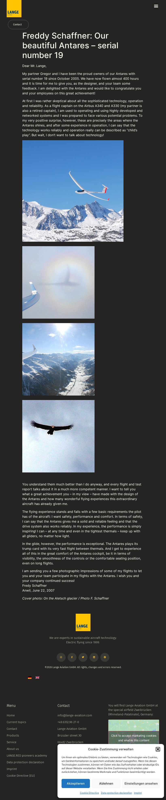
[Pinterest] (104, 657)
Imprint (138, 792)
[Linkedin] (93, 657)
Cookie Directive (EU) (21, 775)
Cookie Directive (89, 792)
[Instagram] (61, 657)
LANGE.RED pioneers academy (27, 755)
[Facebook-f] (72, 657)
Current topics (16, 722)
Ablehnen (106, 783)
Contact (12, 729)
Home (11, 715)
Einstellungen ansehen (141, 783)
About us (13, 749)
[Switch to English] (37, 677)
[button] (158, 749)
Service (11, 742)
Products (13, 735)
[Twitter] (83, 657)
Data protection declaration (116, 792)
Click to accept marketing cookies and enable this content (133, 738)
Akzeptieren (76, 783)
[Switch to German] (30, 677)
